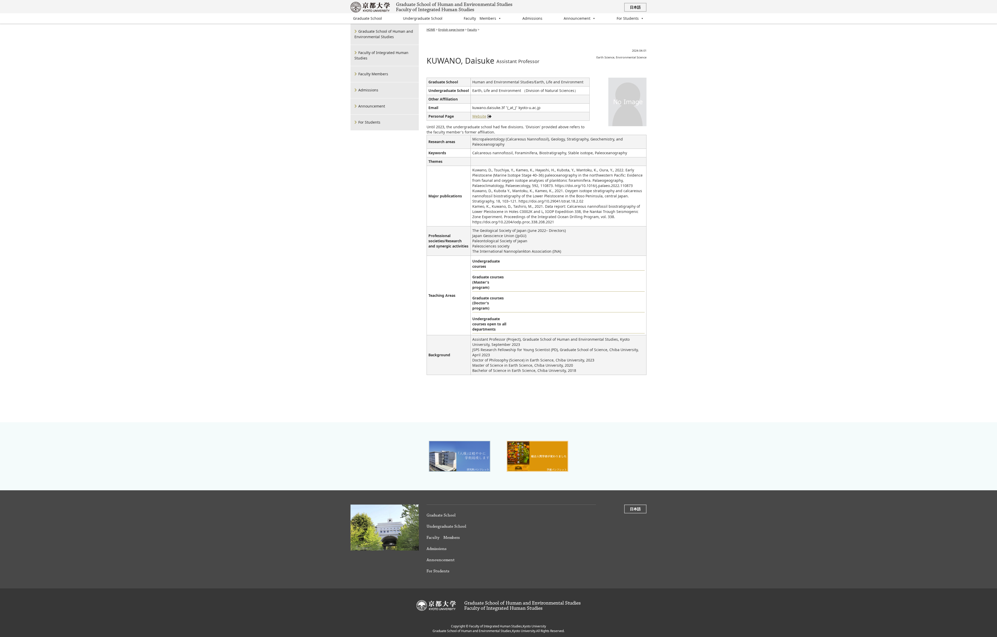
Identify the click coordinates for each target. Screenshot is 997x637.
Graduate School (367, 18)
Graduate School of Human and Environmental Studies (383, 34)
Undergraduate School (422, 18)
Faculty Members (480, 18)
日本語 (635, 7)
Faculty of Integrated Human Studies (381, 55)
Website (479, 116)
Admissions (532, 18)
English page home (451, 29)
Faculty (472, 29)
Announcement (577, 18)
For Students (628, 18)
